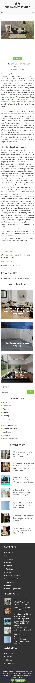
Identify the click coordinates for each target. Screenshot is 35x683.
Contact (9, 657)
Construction (8, 406)
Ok (12, 680)
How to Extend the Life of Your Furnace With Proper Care (22, 454)
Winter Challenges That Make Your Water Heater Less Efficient (23, 505)
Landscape (7, 432)
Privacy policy (20, 680)
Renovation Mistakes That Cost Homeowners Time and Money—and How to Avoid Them (22, 612)
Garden (5, 422)
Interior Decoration (10, 429)
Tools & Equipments (10, 439)
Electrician (6, 409)
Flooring (17, 58)
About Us (9, 653)
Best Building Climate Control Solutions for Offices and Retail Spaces (23, 480)
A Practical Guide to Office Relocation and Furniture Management (22, 492)
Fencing (6, 412)
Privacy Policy (11, 663)
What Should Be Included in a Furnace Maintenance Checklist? (23, 518)
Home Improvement (10, 425)
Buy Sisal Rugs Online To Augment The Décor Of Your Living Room (17, 311)
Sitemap (9, 660)
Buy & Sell (6, 402)
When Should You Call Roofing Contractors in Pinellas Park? (22, 531)
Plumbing (6, 435)
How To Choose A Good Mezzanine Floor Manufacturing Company (17, 375)
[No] (33, 676)
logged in (14, 278)
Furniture (6, 419)
